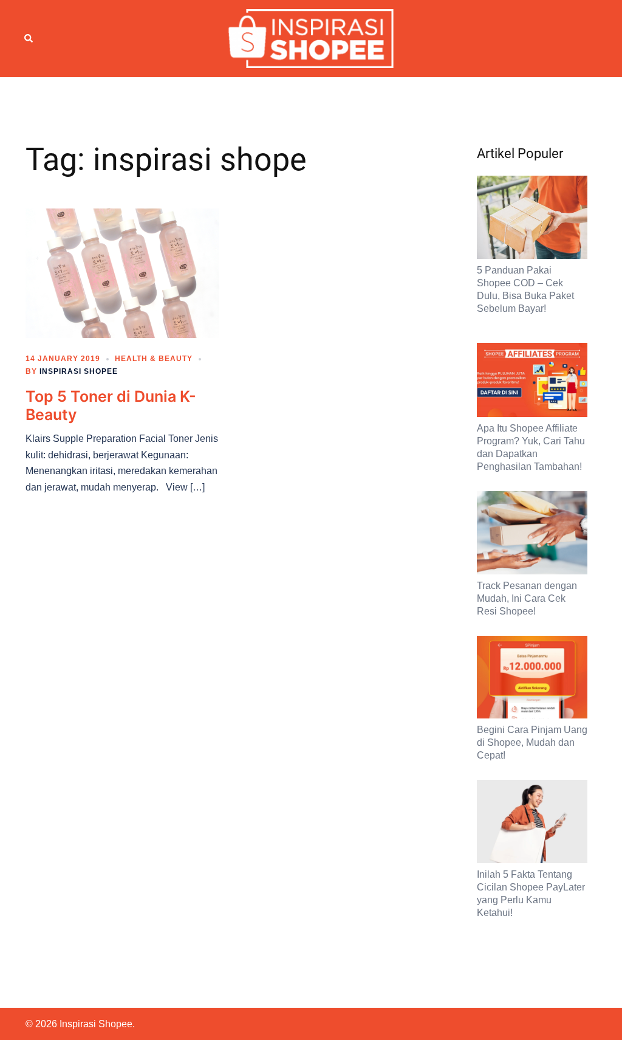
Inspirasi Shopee (78, 371)
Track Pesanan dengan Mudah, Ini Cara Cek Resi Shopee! (527, 598)
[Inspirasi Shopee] (311, 38)
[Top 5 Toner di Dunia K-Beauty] (122, 272)
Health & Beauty (154, 358)
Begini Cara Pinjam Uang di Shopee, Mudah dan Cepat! (532, 742)
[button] (29, 38)
